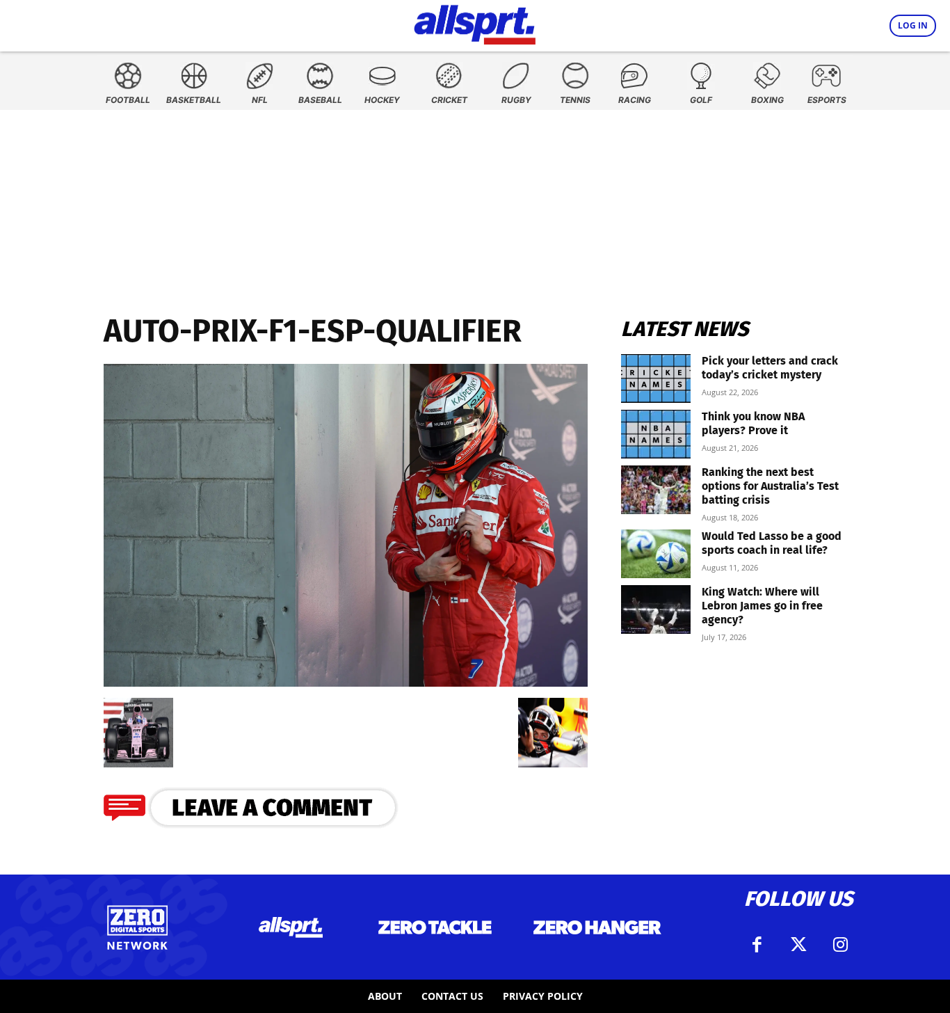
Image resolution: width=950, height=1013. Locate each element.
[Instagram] (840, 944)
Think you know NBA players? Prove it (753, 423)
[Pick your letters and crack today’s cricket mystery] (656, 378)
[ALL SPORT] (475, 22)
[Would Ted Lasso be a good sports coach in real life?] (656, 553)
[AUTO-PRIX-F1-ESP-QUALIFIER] (346, 682)
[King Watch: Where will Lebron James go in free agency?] (656, 609)
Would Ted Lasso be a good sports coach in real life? (772, 543)
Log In (913, 25)
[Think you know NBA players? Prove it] (656, 434)
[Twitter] (798, 944)
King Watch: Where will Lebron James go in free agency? (762, 605)
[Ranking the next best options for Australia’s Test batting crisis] (656, 489)
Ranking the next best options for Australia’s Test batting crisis (770, 485)
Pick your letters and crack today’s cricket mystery (770, 367)
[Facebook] (756, 944)
